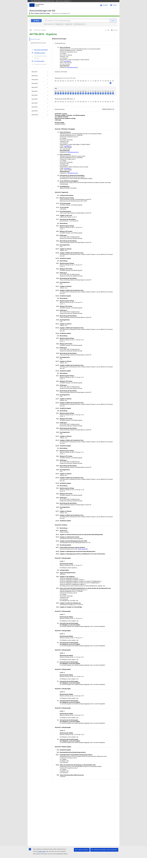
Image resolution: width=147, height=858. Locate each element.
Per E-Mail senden (39, 61)
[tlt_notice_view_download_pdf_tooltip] (56, 93)
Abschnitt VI (35, 114)
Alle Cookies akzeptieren (82, 849)
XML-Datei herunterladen (41, 49)
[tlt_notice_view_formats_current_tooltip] (113, 109)
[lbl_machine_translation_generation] (74, 99)
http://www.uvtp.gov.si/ (72, 67)
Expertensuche (68, 24)
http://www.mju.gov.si (72, 173)
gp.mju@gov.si (67, 168)
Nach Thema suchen (79, 24)
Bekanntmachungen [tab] (35, 39)
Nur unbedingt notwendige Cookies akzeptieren (104, 849)
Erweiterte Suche (59, 24)
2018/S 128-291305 (83, 549)
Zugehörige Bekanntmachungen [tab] (38, 42)
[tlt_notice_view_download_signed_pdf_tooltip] (110, 83)
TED (30, 30)
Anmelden (105, 5)
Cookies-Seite (41, 851)
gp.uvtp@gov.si (67, 61)
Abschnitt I (34, 71)
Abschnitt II (35, 75)
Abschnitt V (35, 83)
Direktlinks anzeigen (39, 53)
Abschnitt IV (35, 79)
